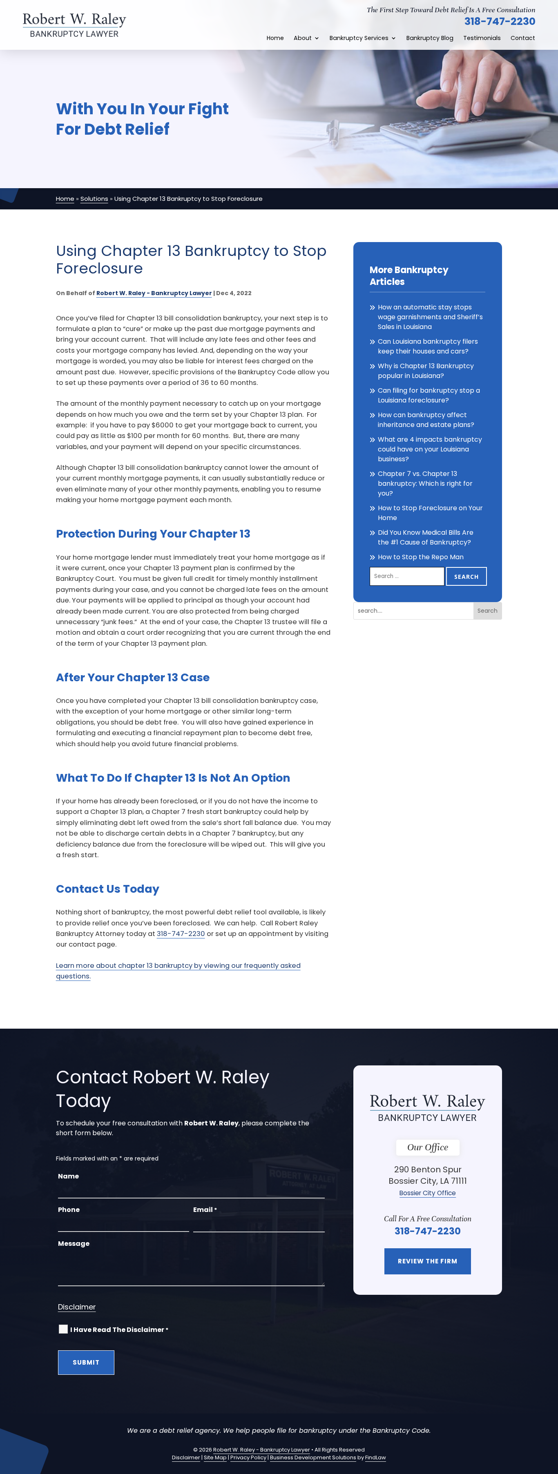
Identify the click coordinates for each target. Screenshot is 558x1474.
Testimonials (482, 38)
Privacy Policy (248, 1457)
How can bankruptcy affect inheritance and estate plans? (426, 419)
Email (205, 1209)
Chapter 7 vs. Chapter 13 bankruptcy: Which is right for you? (425, 483)
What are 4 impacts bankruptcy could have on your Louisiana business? (430, 449)
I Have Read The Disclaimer (119, 1329)
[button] (550, 1415)
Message (73, 1243)
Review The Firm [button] (428, 1261)
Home (275, 38)
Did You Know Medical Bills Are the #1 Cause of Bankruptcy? (425, 537)
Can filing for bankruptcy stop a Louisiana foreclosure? (429, 395)
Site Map (215, 1457)
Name (68, 1176)
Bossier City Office (428, 1193)
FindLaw (375, 1457)
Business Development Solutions (313, 1457)
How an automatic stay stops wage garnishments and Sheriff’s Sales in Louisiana (430, 316)
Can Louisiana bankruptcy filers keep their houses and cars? (428, 346)
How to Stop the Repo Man (421, 557)
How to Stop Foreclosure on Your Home (430, 512)
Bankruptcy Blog (429, 38)
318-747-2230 (500, 21)
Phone (69, 1209)
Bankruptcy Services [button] (359, 38)
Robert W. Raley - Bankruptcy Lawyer (154, 293)
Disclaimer (77, 1307)
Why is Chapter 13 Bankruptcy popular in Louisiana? (426, 370)
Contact (523, 38)
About (303, 38)
